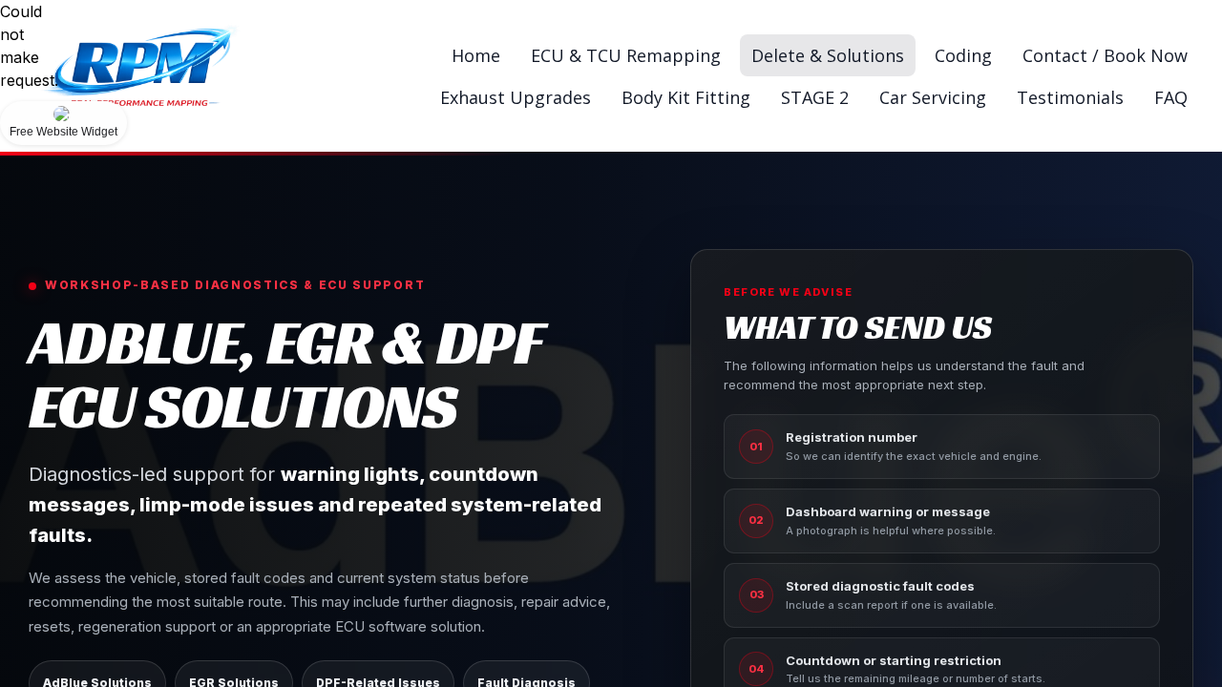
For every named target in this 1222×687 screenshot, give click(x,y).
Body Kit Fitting (686, 97)
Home (476, 55)
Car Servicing (932, 97)
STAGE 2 (815, 97)
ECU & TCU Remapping (626, 55)
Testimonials (1070, 97)
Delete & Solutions (827, 55)
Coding (963, 55)
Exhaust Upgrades (515, 97)
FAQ (1171, 97)
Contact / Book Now (1105, 55)
